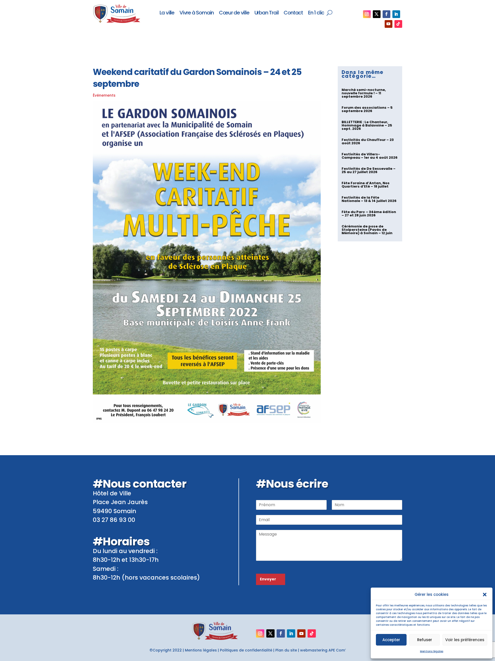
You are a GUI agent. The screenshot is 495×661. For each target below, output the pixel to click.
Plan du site (286, 650)
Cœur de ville (234, 13)
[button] (484, 594)
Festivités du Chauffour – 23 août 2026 (368, 141)
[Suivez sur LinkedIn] (396, 14)
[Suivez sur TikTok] (398, 24)
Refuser (424, 639)
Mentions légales (431, 651)
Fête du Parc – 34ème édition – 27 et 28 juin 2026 (369, 213)
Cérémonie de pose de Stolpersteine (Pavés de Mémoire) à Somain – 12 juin (367, 229)
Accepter (391, 639)
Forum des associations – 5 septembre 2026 (367, 109)
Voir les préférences (464, 639)
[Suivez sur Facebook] (386, 14)
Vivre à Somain (196, 13)
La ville (167, 13)
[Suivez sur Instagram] (367, 14)
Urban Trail (266, 13)
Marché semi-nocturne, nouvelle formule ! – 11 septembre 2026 (364, 93)
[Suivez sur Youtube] (388, 24)
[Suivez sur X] (377, 14)
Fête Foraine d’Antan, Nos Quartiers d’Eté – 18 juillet (366, 185)
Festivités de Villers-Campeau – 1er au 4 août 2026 (370, 156)
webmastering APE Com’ (323, 650)
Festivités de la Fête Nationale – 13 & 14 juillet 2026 (369, 199)
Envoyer (268, 579)
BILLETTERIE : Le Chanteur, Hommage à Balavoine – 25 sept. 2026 (367, 125)
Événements (104, 95)
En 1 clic (316, 13)
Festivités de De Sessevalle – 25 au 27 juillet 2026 (368, 170)
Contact (293, 13)
